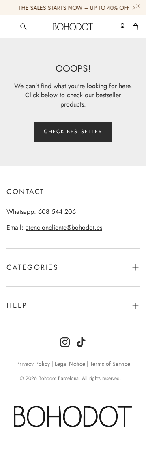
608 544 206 (57, 211)
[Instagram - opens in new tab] (65, 342)
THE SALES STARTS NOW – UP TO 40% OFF (72, 8)
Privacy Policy (33, 364)
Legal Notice (70, 364)
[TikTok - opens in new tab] (81, 342)
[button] (10, 26)
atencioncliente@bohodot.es (64, 227)
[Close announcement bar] (138, 6)
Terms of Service (110, 364)
